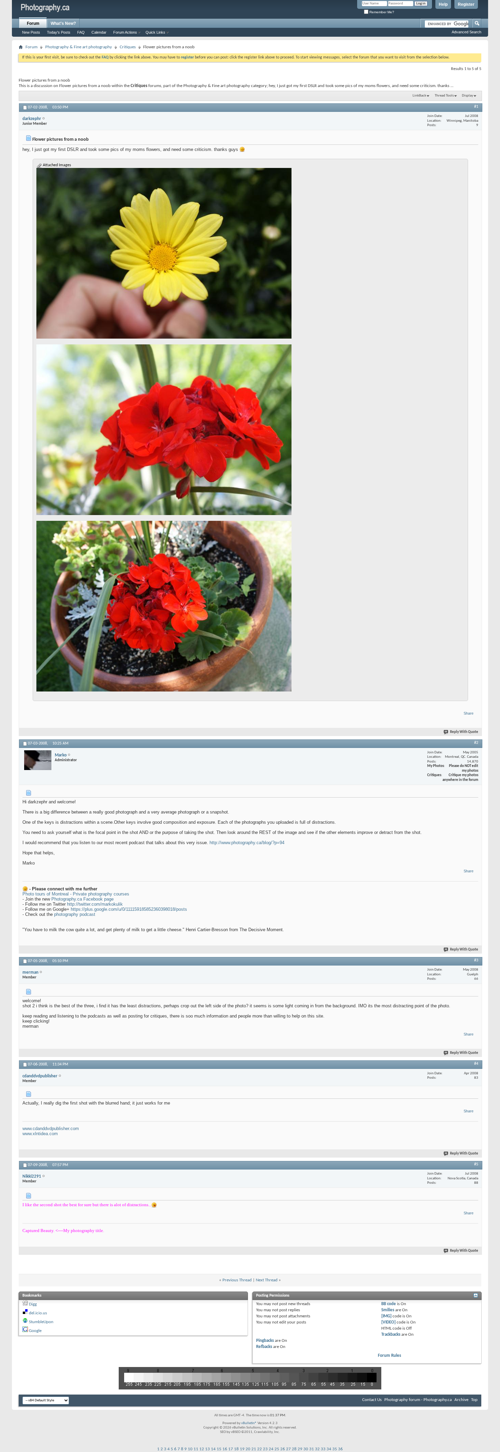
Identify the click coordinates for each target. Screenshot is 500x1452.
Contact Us (372, 1400)
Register (466, 4)
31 (311, 1449)
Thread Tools (444, 96)
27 (288, 1449)
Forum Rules (389, 1355)
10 (190, 1449)
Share (468, 713)
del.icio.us (38, 1313)
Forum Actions (125, 32)
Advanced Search (466, 32)
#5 (476, 1164)
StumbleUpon (41, 1322)
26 (282, 1449)
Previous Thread (237, 1280)
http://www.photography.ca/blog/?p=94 (247, 842)
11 (196, 1449)
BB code (388, 1304)
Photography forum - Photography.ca (418, 1400)
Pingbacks (265, 1340)
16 (224, 1449)
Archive (461, 1400)
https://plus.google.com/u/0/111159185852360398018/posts (129, 909)
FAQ (81, 32)
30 (305, 1449)
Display (467, 96)
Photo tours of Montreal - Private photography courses (75, 893)
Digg (33, 1304)
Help (443, 4)
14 (213, 1449)
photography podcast (74, 914)
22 (259, 1449)
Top (474, 1400)
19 (242, 1449)
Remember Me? (381, 12)
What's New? (63, 23)
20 (248, 1449)
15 (219, 1449)
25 (276, 1449)
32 (317, 1449)
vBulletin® (249, 1423)
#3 (476, 960)
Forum (33, 23)
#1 (476, 107)
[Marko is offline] (37, 760)
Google (35, 1331)
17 (230, 1449)
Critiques (128, 47)
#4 (476, 1064)
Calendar (98, 32)
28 (294, 1449)
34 (329, 1449)
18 (236, 1449)
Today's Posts (58, 32)
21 (253, 1449)
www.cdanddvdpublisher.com (50, 1128)
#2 (476, 743)
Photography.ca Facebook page (82, 899)
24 (271, 1449)
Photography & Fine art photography (78, 47)
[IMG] (386, 1316)
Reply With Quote (464, 732)
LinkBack (419, 96)
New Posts (31, 32)
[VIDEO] (388, 1322)
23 (265, 1449)
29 (300, 1449)
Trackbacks (390, 1334)
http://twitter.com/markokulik (95, 904)
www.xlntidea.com (40, 1133)
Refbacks (264, 1347)
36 (340, 1449)
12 (201, 1449)
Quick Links (155, 32)
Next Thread (267, 1280)
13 (207, 1449)
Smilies (387, 1310)
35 (334, 1449)
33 (323, 1449)
